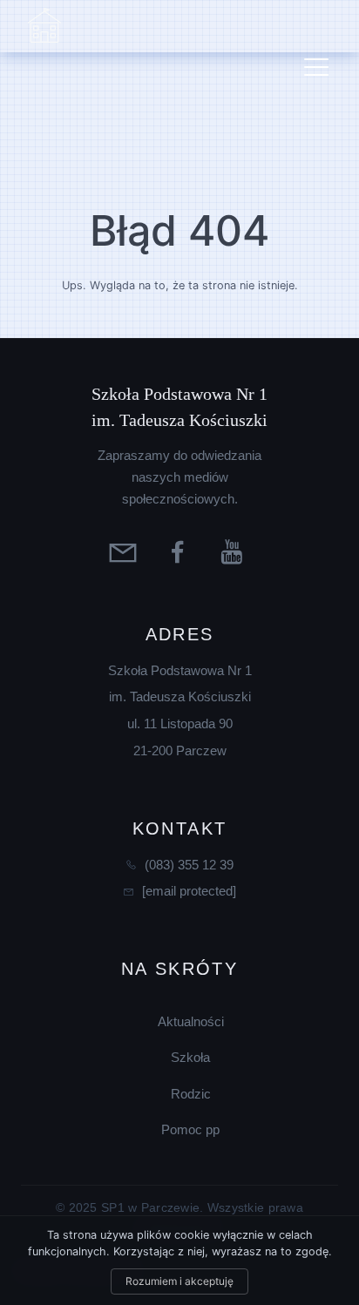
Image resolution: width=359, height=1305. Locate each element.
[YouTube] (235, 551)
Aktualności (191, 1021)
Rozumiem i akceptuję (179, 1281)
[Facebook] (180, 551)
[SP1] (44, 26)
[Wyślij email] (125, 551)
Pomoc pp (190, 1129)
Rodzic (191, 1093)
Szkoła (190, 1057)
